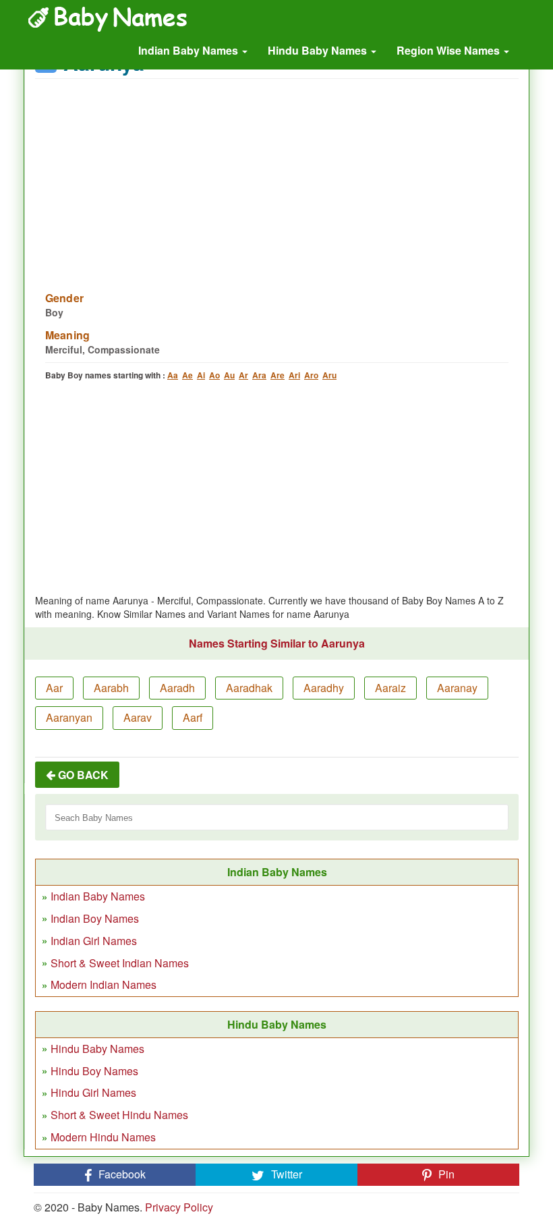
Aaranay (457, 687)
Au (229, 375)
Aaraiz (390, 687)
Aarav (137, 717)
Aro (311, 375)
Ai (201, 375)
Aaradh (177, 687)
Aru (329, 375)
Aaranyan (69, 717)
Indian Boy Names (95, 918)
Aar (54, 687)
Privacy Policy (179, 1207)
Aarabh (111, 687)
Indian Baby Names (189, 50)
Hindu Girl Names (93, 1092)
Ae (187, 375)
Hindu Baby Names (319, 50)
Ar (243, 375)
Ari (294, 375)
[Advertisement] (277, 176)
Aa (172, 375)
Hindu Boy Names (94, 1071)
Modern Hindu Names (103, 1137)
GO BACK (82, 774)
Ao (214, 375)
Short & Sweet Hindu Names (119, 1114)
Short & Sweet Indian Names (120, 963)
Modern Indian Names (103, 984)
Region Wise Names (449, 50)
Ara (259, 375)
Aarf (192, 717)
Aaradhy (323, 687)
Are (277, 375)
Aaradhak (249, 687)
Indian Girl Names (94, 940)
